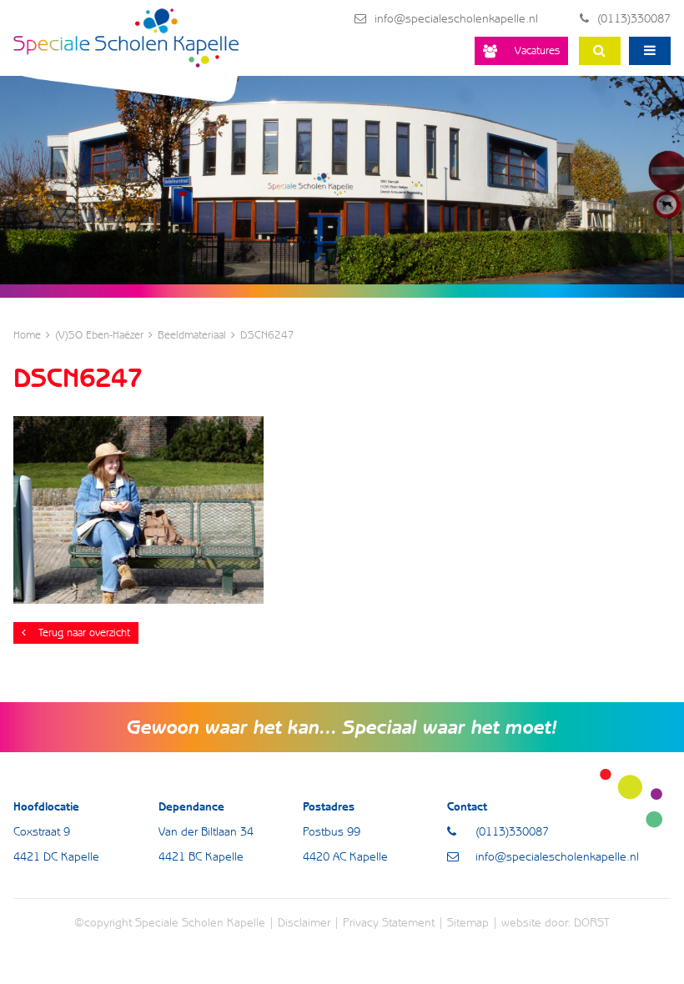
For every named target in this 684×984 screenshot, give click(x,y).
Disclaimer (304, 922)
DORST (592, 922)
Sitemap (468, 922)
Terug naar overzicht (84, 632)
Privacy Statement (389, 922)
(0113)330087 (634, 18)
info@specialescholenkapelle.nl (456, 18)
